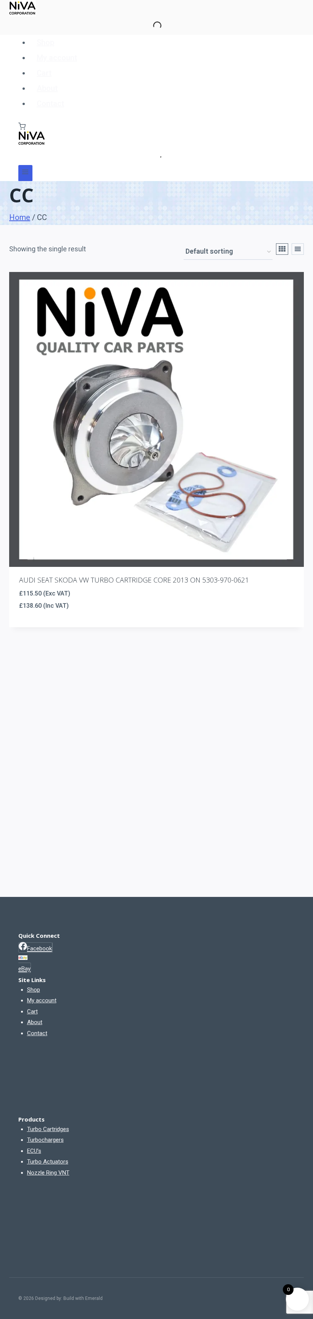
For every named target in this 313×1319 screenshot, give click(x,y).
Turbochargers (45, 1139)
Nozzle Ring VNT (48, 1172)
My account (57, 57)
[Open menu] (25, 173)
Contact (50, 103)
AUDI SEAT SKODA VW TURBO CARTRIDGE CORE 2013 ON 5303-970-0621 (134, 579)
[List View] (298, 249)
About (47, 88)
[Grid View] (282, 249)
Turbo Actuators (47, 1161)
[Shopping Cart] (22, 126)
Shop (45, 42)
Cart (44, 73)
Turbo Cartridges (48, 1129)
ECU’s (34, 1150)
